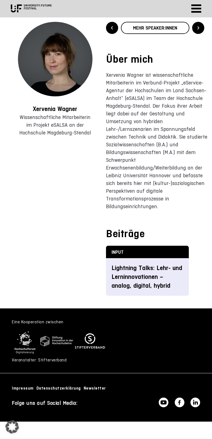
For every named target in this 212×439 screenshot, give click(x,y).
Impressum (23, 388)
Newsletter (95, 388)
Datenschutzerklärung (58, 388)
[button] (12, 427)
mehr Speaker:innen (155, 28)
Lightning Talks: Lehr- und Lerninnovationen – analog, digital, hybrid (147, 276)
